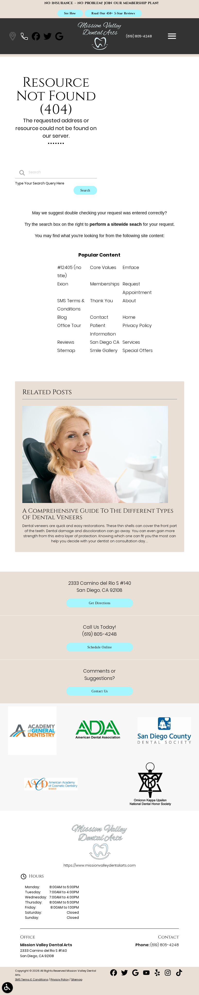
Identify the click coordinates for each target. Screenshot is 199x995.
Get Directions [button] (99, 603)
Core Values (103, 267)
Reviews (65, 342)
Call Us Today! (99, 630)
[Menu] (172, 36)
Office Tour (69, 325)
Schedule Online (99, 647)
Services (131, 342)
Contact (99, 317)
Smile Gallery (103, 350)
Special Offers (138, 350)
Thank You (101, 301)
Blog (62, 317)
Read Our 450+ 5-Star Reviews (113, 13)
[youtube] (146, 974)
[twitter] (125, 974)
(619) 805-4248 (139, 36)
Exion (62, 284)
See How (70, 13)
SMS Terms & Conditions (31, 979)
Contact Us (99, 691)
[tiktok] (179, 974)
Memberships (104, 284)
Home (129, 317)
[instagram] (168, 974)
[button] (12, 36)
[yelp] (157, 974)
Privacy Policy (137, 325)
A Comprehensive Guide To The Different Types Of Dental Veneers (98, 514)
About (129, 301)
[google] (136, 974)
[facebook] (114, 974)
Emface (131, 267)
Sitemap (66, 350)
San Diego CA (104, 342)
